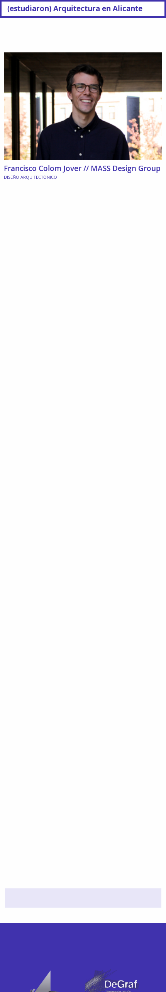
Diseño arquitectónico (30, 177)
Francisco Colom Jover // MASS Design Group (82, 168)
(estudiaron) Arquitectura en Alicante (74, 8)
